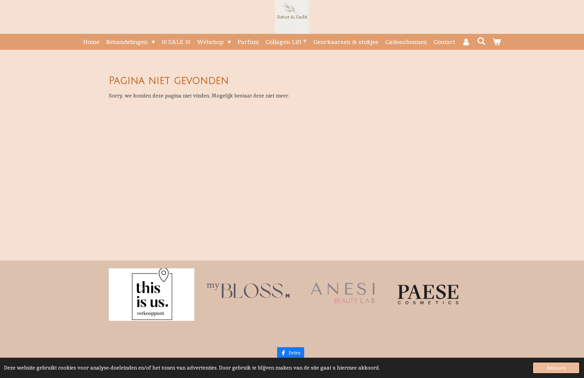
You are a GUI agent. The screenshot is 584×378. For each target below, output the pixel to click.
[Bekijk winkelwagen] (496, 42)
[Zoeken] (481, 41)
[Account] (465, 42)
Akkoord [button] (556, 368)
